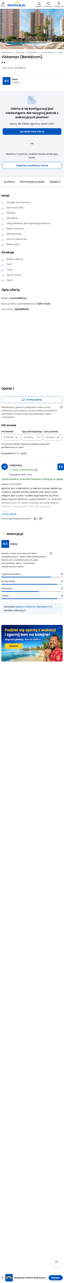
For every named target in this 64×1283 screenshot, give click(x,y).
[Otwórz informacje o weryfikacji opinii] (61, 407)
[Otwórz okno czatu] (56, 1262)
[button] (32, 131)
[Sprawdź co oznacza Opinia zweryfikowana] (36, 469)
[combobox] (8, 437)
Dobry (15, 79)
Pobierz (55, 1277)
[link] (16, 4)
